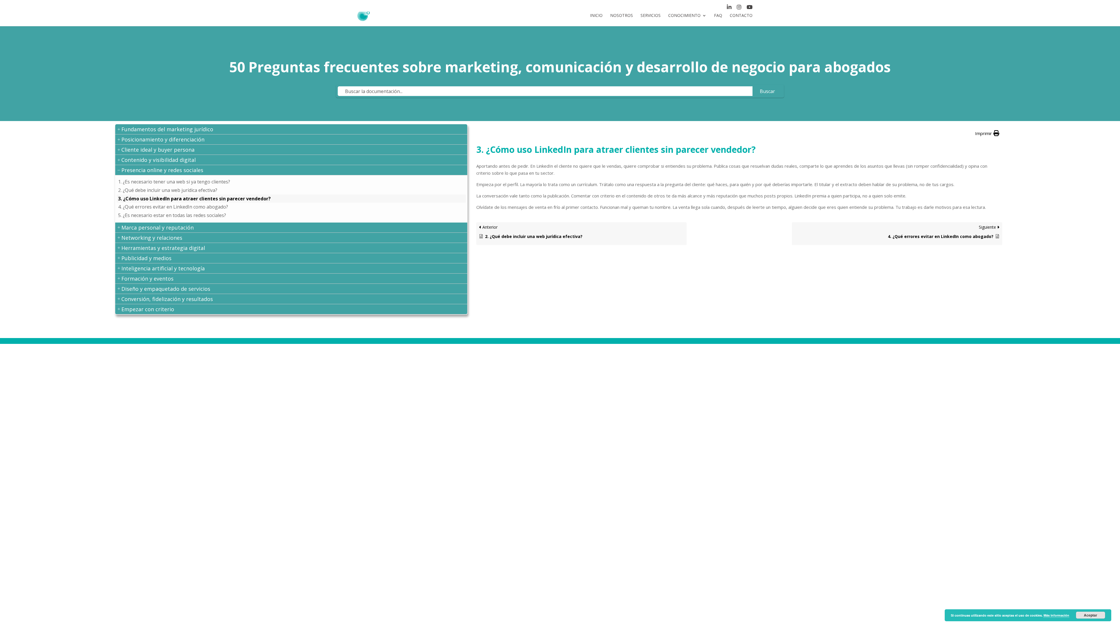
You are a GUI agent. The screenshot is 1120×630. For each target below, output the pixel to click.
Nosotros (621, 15)
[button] (291, 129)
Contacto (741, 15)
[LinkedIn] (729, 8)
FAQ (718, 15)
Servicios (650, 15)
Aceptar (1090, 615)
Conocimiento (684, 15)
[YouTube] (749, 8)
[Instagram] (739, 8)
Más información (1056, 615)
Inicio (596, 15)
